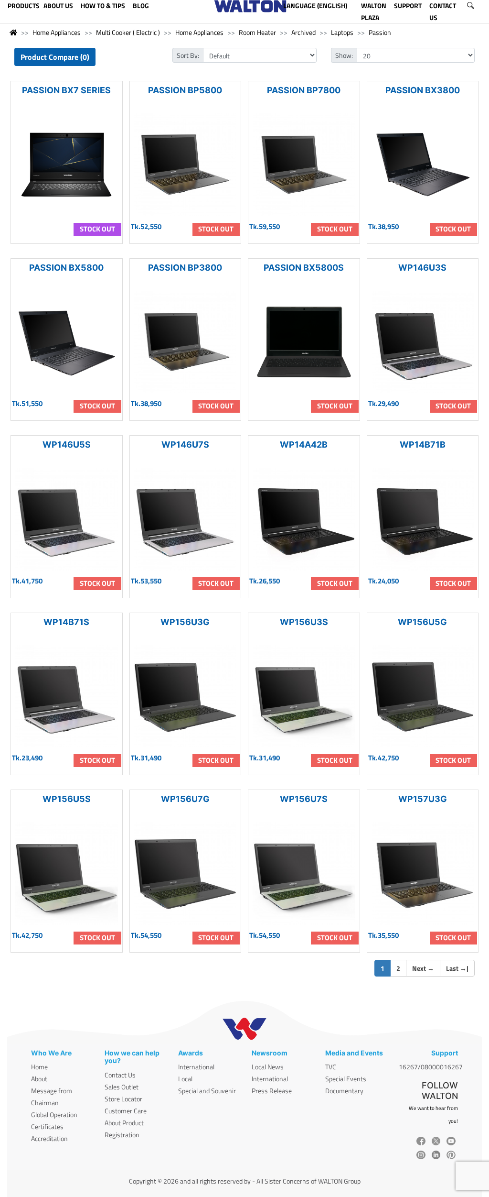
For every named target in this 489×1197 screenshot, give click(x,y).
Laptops (342, 32)
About (39, 1079)
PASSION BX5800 (66, 268)
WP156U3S (304, 622)
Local (185, 1079)
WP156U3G (185, 622)
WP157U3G (422, 799)
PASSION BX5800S (304, 268)
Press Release (272, 1091)
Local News (268, 1067)
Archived (303, 32)
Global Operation (54, 1114)
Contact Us (120, 1075)
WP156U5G (422, 622)
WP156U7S (304, 799)
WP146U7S (185, 444)
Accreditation (49, 1138)
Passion (380, 32)
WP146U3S (422, 268)
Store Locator (123, 1099)
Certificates (47, 1126)
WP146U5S (67, 444)
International (196, 1067)
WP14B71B (423, 444)
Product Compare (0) (55, 57)
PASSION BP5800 (185, 90)
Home (39, 1067)
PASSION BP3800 (185, 268)
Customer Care (126, 1111)
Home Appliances (56, 32)
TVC (330, 1067)
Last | (457, 968)
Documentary (344, 1091)
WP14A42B (304, 444)
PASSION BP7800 (303, 90)
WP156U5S (67, 799)
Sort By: (188, 55)
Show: (344, 55)
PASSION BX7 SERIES (66, 90)
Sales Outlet (121, 1087)
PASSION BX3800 (422, 90)
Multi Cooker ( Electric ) (128, 32)
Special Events (345, 1079)
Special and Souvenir (207, 1091)
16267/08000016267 (431, 1067)
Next (423, 968)
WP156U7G (185, 799)
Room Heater (257, 32)
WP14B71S (66, 622)
